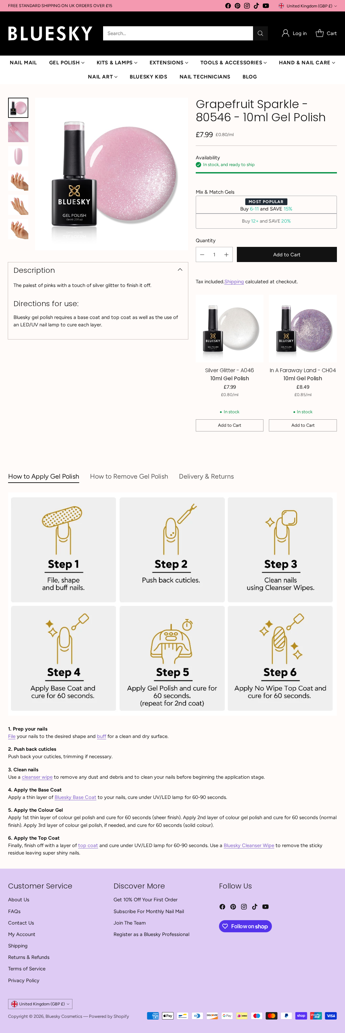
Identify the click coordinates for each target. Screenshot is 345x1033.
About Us (18, 900)
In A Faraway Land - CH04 (303, 370)
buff (101, 736)
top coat (88, 845)
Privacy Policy (23, 980)
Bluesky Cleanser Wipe (249, 845)
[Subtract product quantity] (202, 254)
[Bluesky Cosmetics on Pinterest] (237, 6)
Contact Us (21, 923)
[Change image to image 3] (18, 156)
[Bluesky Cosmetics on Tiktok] (256, 6)
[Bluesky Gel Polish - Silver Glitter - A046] (230, 329)
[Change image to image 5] (18, 205)
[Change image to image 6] (18, 229)
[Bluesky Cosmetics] (50, 33)
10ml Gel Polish (230, 378)
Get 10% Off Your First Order (146, 900)
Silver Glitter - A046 (229, 370)
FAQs (14, 911)
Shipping (234, 282)
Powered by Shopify (109, 1016)
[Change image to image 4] (18, 180)
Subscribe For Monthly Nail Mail (149, 911)
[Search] (260, 33)
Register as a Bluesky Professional (151, 934)
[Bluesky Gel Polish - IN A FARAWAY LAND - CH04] (303, 329)
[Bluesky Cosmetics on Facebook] (228, 6)
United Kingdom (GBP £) (309, 5)
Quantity (206, 240)
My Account (21, 934)
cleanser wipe (37, 777)
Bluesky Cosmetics (63, 1016)
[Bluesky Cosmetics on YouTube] (265, 6)
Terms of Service (26, 969)
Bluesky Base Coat (75, 797)
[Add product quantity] (226, 254)
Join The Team (130, 923)
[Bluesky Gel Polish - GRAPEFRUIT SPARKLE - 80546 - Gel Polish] (111, 174)
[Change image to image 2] (18, 132)
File (11, 736)
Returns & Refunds (29, 957)
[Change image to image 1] (18, 108)
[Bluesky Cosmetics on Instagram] (247, 6)
